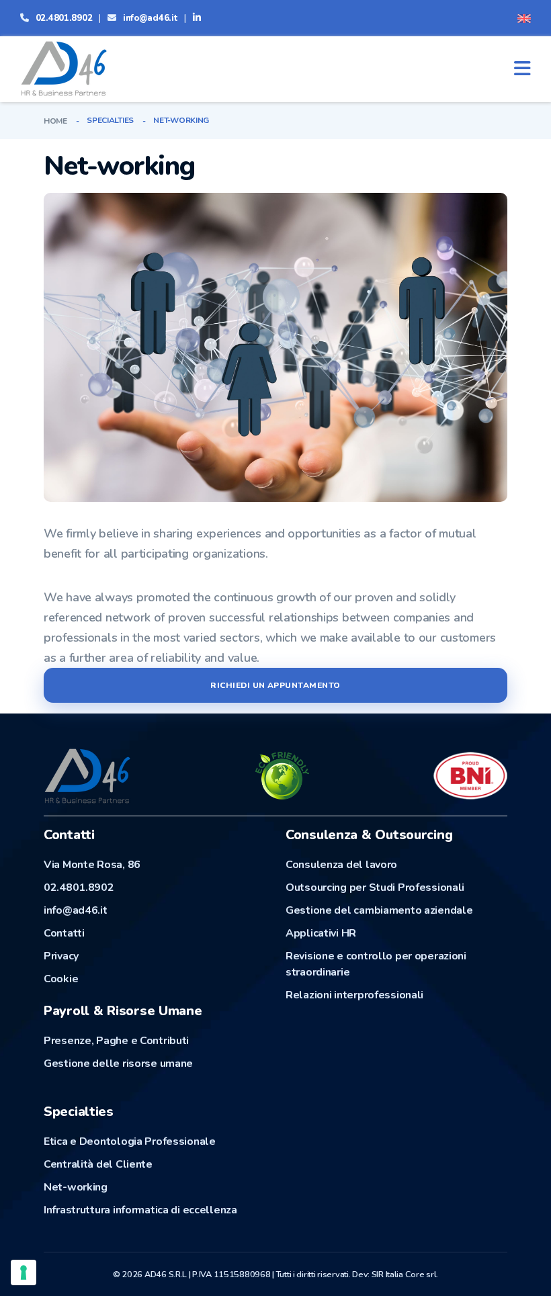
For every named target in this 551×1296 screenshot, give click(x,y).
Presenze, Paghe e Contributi (116, 1040)
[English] (524, 17)
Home (55, 121)
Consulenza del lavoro (341, 864)
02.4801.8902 (64, 18)
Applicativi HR (321, 933)
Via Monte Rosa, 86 (92, 864)
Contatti (64, 933)
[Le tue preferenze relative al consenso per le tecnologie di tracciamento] (23, 1272)
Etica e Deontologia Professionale (130, 1141)
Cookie (61, 978)
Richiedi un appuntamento (275, 685)
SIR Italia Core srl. (405, 1274)
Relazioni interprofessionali (354, 995)
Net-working (76, 1187)
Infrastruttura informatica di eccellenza (140, 1210)
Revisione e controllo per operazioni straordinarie (376, 964)
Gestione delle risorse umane (118, 1063)
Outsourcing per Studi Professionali (375, 887)
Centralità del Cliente (98, 1164)
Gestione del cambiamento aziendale (379, 910)
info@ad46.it (150, 18)
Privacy (61, 956)
